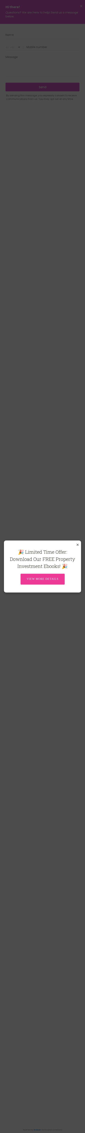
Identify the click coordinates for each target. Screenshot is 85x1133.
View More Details (43, 578)
